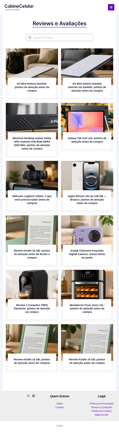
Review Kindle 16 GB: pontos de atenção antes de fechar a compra (32, 254)
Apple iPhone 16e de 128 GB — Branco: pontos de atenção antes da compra (87, 200)
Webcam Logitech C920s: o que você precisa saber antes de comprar (32, 200)
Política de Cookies (102, 411)
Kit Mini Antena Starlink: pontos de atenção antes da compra (32, 87)
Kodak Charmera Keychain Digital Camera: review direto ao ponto (87, 254)
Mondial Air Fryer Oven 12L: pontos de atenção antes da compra (87, 309)
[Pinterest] (33, 396)
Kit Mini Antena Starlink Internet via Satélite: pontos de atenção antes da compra (87, 87)
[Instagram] (28, 396)
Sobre (59, 403)
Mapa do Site (101, 415)
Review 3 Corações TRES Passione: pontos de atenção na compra (32, 309)
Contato (59, 407)
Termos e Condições (101, 407)
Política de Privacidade (101, 403)
